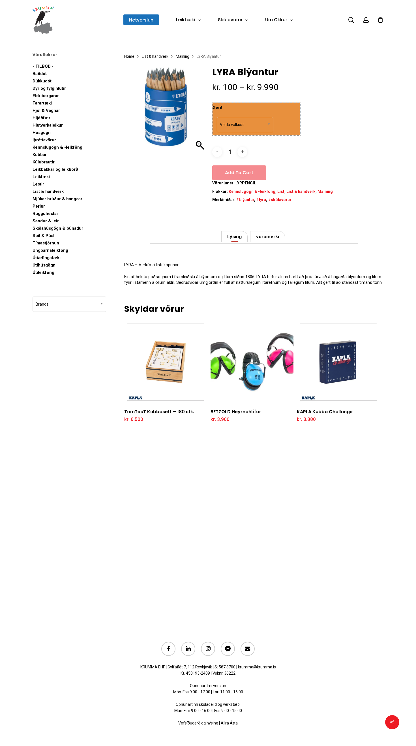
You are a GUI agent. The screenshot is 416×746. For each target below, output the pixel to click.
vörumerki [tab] (267, 236)
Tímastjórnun (46, 243)
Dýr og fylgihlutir (49, 88)
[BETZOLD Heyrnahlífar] (252, 361)
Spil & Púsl (43, 235)
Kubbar (40, 154)
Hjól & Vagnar (46, 110)
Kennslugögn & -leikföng (57, 147)
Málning (182, 56)
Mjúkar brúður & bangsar (57, 198)
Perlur (39, 206)
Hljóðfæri (42, 117)
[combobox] (69, 304)
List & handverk (48, 191)
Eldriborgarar (46, 95)
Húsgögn (42, 132)
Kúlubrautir (44, 162)
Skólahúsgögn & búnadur (58, 228)
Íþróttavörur (44, 139)
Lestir (38, 184)
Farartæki (42, 103)
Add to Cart (239, 172)
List (280, 191)
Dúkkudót (42, 81)
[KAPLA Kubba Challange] (338, 361)
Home (129, 56)
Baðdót (40, 73)
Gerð (217, 107)
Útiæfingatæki (47, 257)
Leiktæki (41, 176)
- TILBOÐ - (43, 66)
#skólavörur (279, 199)
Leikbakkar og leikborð (55, 169)
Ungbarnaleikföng (50, 250)
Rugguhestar (45, 213)
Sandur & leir (46, 220)
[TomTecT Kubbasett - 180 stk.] (165, 361)
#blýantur (245, 199)
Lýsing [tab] (234, 236)
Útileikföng (43, 272)
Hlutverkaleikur (48, 125)
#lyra (261, 199)
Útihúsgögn (44, 265)
